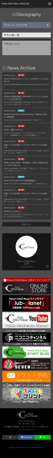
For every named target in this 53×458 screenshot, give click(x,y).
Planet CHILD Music (23, 447)
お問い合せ (44, 427)
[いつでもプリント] (26, 393)
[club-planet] (26, 303)
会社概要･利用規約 (12, 427)
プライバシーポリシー (30, 427)
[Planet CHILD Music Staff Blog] (26, 352)
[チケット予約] (26, 376)
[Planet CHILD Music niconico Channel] (26, 337)
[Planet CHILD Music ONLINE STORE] (26, 286)
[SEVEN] (26, 364)
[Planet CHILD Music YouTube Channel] (26, 320)
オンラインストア (26, 429)
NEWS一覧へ (26, 224)
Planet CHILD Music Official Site (15, 3)
